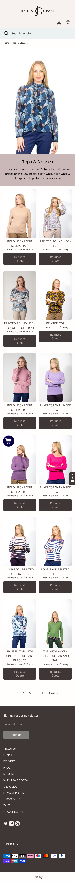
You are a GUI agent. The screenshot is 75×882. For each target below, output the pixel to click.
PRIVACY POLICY (13, 793)
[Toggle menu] (7, 23)
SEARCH (8, 755)
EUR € (10, 844)
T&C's (7, 805)
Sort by (38, 877)
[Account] (58, 21)
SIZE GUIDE (10, 787)
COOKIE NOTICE (13, 812)
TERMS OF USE (12, 799)
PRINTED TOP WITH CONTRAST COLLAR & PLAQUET (20, 656)
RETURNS (9, 774)
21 (43, 693)
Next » (53, 693)
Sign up (16, 734)
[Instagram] (17, 823)
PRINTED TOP (55, 323)
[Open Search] (6, 33)
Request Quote (19, 259)
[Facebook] (11, 823)
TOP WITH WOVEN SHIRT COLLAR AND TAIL (55, 656)
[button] (8, 441)
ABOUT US (9, 749)
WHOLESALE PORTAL (16, 780)
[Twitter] (5, 823)
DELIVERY (9, 761)
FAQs (6, 768)
